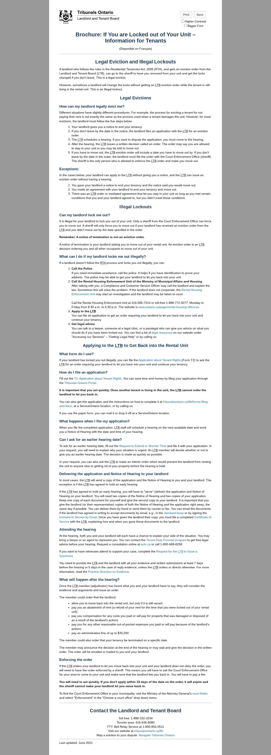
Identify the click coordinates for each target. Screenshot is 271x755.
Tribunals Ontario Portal (80, 383)
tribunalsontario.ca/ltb (148, 731)
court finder (200, 693)
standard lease (174, 513)
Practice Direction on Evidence (108, 571)
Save (199, 14)
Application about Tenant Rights (159, 360)
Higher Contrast (195, 21)
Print (186, 14)
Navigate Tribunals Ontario (156, 735)
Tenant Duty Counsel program (166, 540)
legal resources (162, 332)
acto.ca (146, 544)
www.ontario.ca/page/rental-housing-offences (168, 307)
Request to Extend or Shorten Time (142, 446)
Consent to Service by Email (78, 517)
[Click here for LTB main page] (89, 24)
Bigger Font (195, 25)
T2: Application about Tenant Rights (98, 378)
